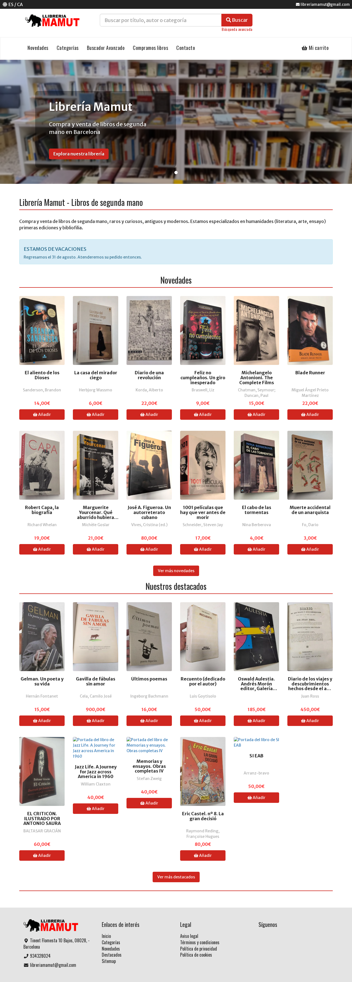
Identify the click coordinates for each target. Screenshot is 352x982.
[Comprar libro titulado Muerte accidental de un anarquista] (310, 464)
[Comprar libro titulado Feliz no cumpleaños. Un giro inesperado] (203, 330)
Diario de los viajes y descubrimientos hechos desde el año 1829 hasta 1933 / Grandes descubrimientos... (310, 684)
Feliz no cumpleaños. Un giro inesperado (202, 377)
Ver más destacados (176, 877)
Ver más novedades (176, 570)
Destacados (112, 954)
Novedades (38, 47)
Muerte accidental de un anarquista (310, 510)
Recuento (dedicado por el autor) (203, 681)
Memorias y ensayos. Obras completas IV (149, 766)
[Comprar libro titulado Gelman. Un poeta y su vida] (42, 636)
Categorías (68, 47)
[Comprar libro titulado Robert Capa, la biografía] (42, 464)
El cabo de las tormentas (256, 510)
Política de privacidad (198, 948)
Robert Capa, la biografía (42, 510)
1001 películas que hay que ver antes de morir (203, 512)
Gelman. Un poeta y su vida (42, 681)
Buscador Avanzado (106, 47)
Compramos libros (150, 47)
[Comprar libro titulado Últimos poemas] (149, 636)
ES (11, 4)
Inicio (106, 936)
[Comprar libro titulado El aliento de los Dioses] (42, 330)
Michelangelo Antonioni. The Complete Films (256, 377)
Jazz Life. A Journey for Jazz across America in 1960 (96, 772)
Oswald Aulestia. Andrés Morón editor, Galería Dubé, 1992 (256, 684)
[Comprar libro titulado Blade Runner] (310, 330)
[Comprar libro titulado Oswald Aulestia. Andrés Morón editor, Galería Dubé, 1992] (256, 636)
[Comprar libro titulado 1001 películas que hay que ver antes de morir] (203, 464)
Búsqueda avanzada (237, 29)
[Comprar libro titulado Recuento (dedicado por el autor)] (203, 636)
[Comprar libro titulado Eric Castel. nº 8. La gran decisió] (203, 771)
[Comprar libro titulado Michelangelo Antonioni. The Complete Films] (256, 330)
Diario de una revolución (149, 375)
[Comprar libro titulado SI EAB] (256, 742)
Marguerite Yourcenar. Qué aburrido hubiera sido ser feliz (95, 512)
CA (20, 4)
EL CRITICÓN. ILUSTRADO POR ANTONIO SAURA (42, 818)
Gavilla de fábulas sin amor (95, 681)
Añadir (44, 414)
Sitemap (109, 961)
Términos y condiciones (199, 942)
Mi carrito (318, 47)
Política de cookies (196, 954)
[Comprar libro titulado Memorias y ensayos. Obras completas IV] (149, 744)
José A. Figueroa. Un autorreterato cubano (149, 512)
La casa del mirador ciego (95, 375)
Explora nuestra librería (78, 154)
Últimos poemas (149, 679)
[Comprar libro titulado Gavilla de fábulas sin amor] (95, 636)
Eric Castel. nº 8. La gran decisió (203, 816)
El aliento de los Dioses (42, 375)
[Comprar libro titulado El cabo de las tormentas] (256, 464)
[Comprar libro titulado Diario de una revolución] (149, 330)
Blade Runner (310, 372)
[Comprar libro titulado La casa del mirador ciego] (95, 330)
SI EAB (256, 756)
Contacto (185, 47)
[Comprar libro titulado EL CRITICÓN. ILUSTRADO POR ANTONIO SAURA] (42, 771)
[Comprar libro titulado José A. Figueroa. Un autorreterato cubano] (149, 464)
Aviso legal (189, 936)
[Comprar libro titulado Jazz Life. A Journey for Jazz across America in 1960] (95, 747)
